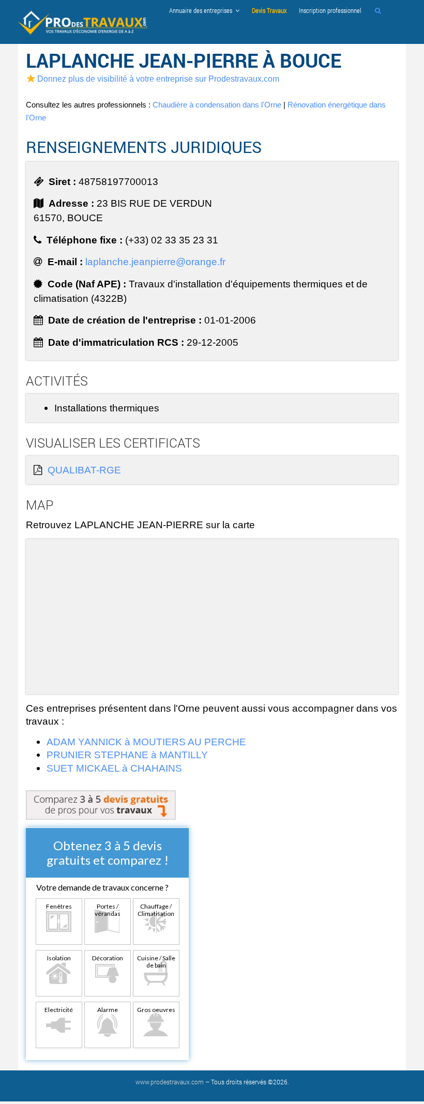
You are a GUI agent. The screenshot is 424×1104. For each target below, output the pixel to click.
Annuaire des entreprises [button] (202, 10)
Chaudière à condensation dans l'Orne (217, 104)
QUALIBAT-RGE (84, 470)
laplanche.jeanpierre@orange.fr (155, 261)
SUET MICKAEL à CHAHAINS (114, 768)
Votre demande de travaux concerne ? (102, 887)
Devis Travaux (269, 10)
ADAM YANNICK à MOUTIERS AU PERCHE (146, 741)
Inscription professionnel (330, 10)
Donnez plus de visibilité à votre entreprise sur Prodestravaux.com (158, 78)
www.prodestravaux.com (169, 1082)
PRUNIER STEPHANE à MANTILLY (127, 754)
